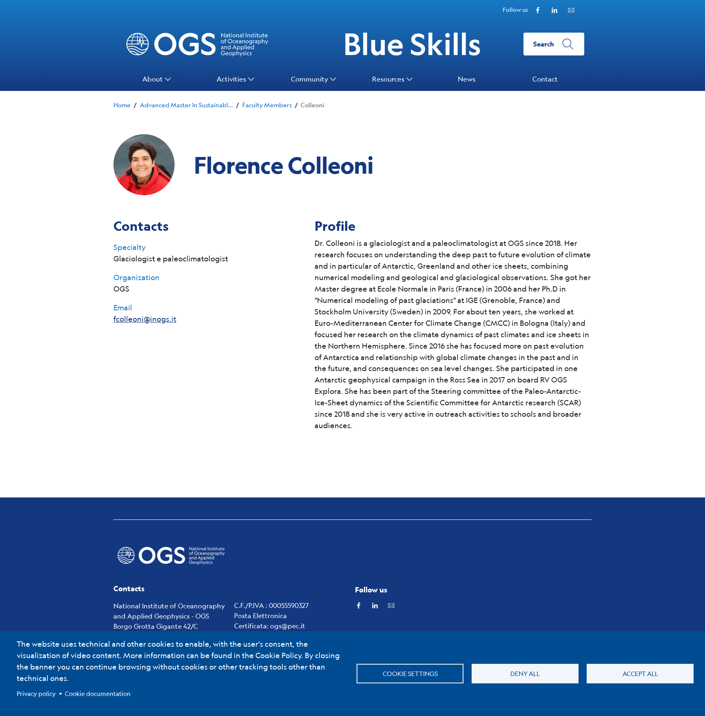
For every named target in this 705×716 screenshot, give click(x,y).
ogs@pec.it (287, 625)
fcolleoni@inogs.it (144, 318)
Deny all (525, 673)
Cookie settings (410, 673)
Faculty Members (267, 104)
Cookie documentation (98, 693)
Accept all (640, 673)
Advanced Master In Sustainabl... (186, 104)
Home (122, 104)
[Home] (171, 555)
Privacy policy (36, 693)
